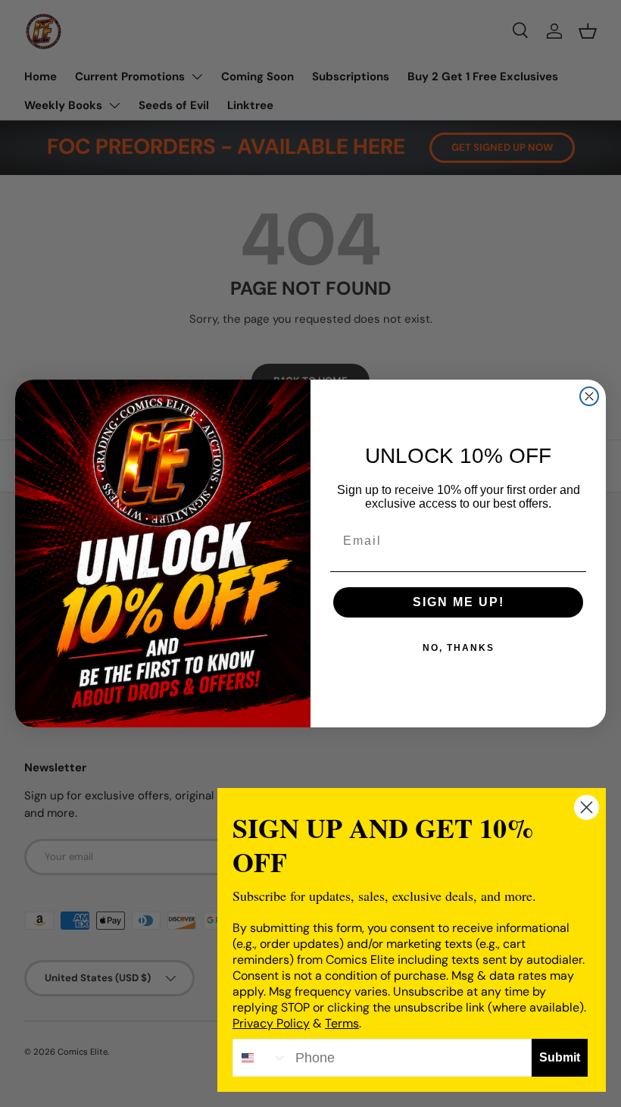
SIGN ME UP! (458, 602)
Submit (559, 1057)
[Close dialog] (589, 396)
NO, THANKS (459, 648)
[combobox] (260, 1058)
